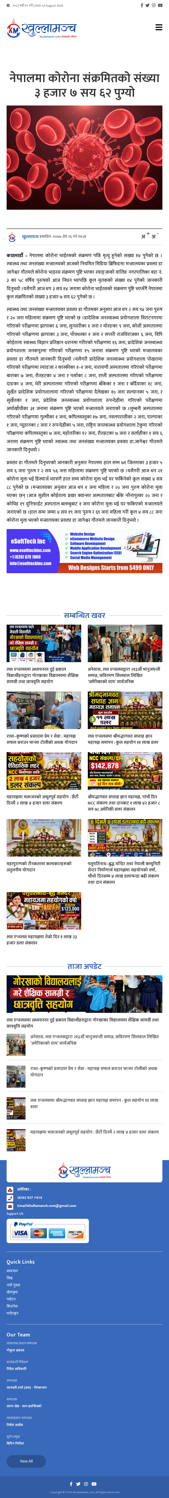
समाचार (12, 1271)
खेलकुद (12, 1292)
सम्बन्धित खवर (84, 615)
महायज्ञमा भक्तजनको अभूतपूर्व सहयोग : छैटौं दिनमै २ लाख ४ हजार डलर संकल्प (42, 800)
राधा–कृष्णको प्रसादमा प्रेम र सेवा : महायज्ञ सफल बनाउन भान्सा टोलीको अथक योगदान (42, 739)
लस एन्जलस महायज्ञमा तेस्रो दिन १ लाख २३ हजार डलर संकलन (42, 940)
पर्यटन (11, 1299)
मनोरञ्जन (12, 1314)
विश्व (10, 1278)
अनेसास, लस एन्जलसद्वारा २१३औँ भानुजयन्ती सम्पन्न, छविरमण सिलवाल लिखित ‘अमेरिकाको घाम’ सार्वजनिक (124, 676)
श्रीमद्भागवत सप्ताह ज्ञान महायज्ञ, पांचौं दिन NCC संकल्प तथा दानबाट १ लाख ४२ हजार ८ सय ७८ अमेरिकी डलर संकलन (124, 803)
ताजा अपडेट (85, 966)
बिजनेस (12, 1307)
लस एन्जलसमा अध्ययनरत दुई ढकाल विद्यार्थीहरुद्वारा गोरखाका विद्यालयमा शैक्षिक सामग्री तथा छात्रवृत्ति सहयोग (43, 676)
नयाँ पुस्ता (13, 1285)
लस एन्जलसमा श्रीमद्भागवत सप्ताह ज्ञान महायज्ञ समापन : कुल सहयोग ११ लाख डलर (123, 739)
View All (26, 1461)
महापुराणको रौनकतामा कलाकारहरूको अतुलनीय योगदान (39, 867)
